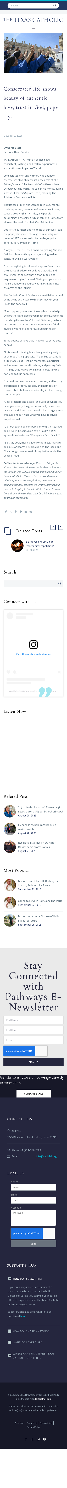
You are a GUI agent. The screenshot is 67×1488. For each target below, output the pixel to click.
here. (23, 1316)
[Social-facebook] (26, 1439)
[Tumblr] (20, 511)
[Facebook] (5, 511)
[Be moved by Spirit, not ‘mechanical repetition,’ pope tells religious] (18, 545)
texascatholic (33, 691)
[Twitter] (10, 511)
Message (16, 1207)
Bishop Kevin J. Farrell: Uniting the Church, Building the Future (38, 883)
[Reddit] (30, 511)
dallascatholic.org (42, 1398)
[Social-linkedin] (32, 1439)
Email (14, 1194)
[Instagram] (38, 1439)
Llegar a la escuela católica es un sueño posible (37, 827)
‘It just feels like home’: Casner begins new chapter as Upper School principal (40, 809)
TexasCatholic (14, 691)
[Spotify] (44, 1439)
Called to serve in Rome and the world (40, 900)
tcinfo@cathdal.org (45, 1156)
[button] (55, 6)
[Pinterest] (15, 511)
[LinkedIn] (25, 511)
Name (14, 1181)
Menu (33, 29)
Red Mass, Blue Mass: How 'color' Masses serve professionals (37, 845)
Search (59, 583)
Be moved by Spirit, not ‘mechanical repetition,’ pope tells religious (40, 546)
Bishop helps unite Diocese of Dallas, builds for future (39, 918)
